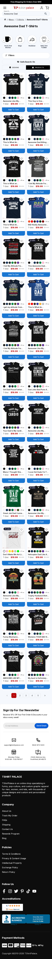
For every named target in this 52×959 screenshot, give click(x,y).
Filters (11, 55)
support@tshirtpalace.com (14, 745)
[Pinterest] (22, 891)
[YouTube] (34, 891)
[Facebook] (4, 891)
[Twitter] (16, 891)
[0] (47, 8)
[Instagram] (10, 891)
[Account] (41, 8)
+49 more (23, 98)
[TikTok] (28, 891)
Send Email (41, 726)
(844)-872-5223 (38, 745)
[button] (21, 76)
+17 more (23, 551)
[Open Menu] (5, 8)
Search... (7, 11)
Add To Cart (13, 110)
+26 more (23, 139)
